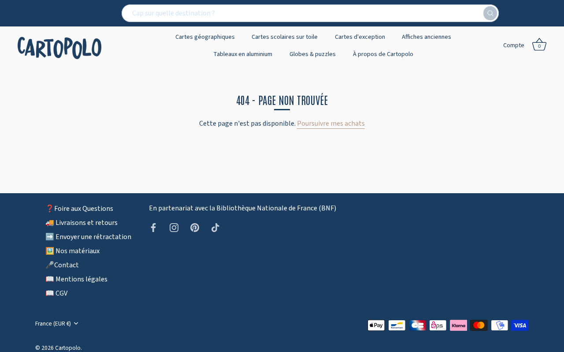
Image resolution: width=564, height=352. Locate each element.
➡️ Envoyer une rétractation (88, 237)
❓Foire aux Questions (79, 208)
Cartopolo (68, 348)
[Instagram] (174, 227)
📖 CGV (56, 293)
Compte (513, 45)
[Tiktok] (215, 227)
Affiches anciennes (426, 36)
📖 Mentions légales (76, 279)
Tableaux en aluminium (242, 54)
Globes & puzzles (312, 54)
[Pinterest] (194, 227)
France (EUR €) (53, 323)
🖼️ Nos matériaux (72, 251)
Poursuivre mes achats (331, 123)
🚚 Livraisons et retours (81, 223)
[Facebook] (153, 227)
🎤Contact (62, 265)
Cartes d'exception (360, 36)
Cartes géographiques (205, 36)
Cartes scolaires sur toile (285, 36)
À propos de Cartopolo (383, 54)
